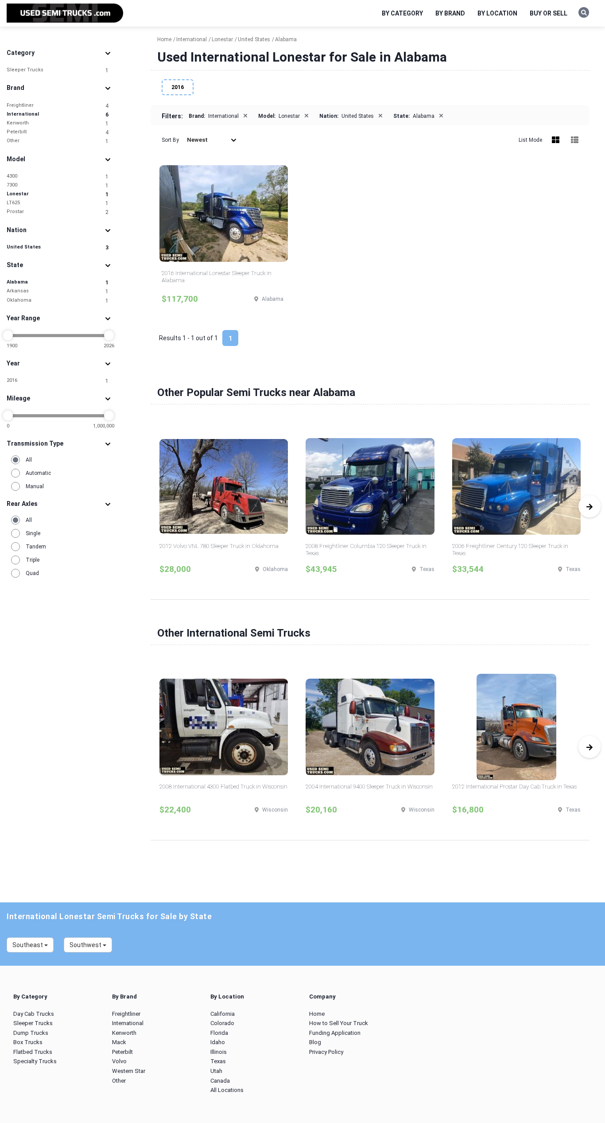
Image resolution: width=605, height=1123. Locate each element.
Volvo (119, 1061)
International (58, 114)
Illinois (218, 1052)
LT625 (58, 203)
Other (58, 141)
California (222, 1013)
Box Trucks (28, 1042)
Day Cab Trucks (33, 1013)
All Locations (227, 1090)
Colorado (222, 1023)
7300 (58, 185)
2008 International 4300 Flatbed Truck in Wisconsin (223, 786)
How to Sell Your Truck (338, 1023)
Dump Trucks (30, 1033)
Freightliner (58, 105)
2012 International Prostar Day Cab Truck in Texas (514, 786)
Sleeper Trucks (58, 70)
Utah (216, 1071)
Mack (119, 1042)
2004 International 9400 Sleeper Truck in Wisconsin (369, 786)
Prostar (58, 212)
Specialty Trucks (35, 1061)
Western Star (128, 1071)
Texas (218, 1061)
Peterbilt (58, 132)
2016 (58, 380)
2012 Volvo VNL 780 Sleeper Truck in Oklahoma (219, 546)
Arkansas (58, 291)
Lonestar (58, 194)
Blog (315, 1042)
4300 (58, 176)
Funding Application (335, 1033)
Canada (220, 1080)
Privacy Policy (326, 1052)
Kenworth (58, 123)
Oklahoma (58, 300)
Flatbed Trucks (32, 1052)
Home (317, 1013)
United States (58, 247)
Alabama (58, 282)
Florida (219, 1033)
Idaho (217, 1042)
